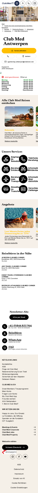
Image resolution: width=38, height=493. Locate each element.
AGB (4, 367)
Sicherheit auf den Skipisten (13, 377)
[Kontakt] (28, 3)
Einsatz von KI (19, 478)
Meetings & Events (9, 427)
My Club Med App (9, 396)
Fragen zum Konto (9, 394)
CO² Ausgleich (8, 421)
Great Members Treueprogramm (15, 389)
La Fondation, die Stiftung (12, 416)
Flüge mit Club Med (10, 369)
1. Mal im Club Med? (10, 404)
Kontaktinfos (7, 364)
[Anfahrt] (19, 73)
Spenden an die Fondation (12, 418)
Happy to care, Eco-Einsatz (13, 413)
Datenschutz (19, 469)
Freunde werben (9, 399)
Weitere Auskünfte (11, 141)
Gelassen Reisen (8, 379)
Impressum (19, 474)
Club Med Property (10, 435)
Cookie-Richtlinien (19, 483)
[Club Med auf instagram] (12, 456)
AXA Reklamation (9, 401)
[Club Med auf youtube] (25, 456)
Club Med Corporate (10, 430)
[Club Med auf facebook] (19, 456)
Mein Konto (6, 391)
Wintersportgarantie (10, 374)
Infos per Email (19, 317)
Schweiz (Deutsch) (13, 447)
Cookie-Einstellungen (19, 488)
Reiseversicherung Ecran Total (14, 372)
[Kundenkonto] (22, 3)
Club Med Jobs (8, 432)
